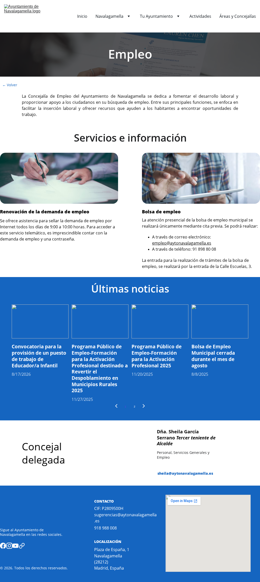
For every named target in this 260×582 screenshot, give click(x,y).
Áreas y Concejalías (237, 16)
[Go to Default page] (22, 546)
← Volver (9, 84)
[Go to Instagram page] (9, 546)
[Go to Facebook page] (3, 546)
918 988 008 (105, 528)
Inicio (82, 16)
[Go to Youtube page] (15, 546)
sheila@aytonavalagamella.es (185, 473)
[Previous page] (116, 406)
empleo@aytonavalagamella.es (181, 243)
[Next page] (143, 406)
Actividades (200, 16)
